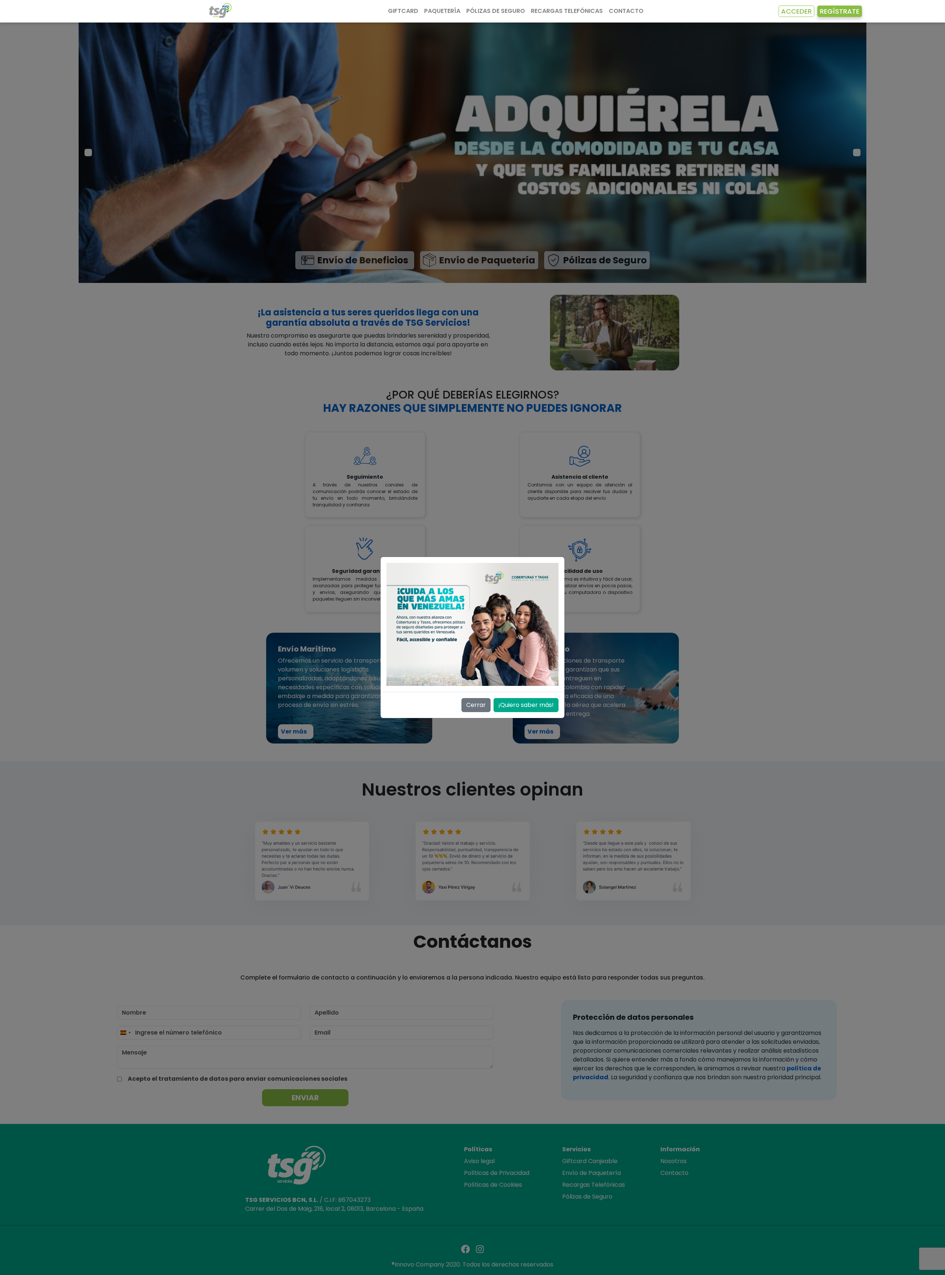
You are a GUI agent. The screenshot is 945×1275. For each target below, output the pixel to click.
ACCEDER (796, 11)
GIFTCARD (403, 11)
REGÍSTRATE (839, 11)
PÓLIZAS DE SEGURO (495, 11)
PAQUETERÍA (442, 11)
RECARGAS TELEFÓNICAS (567, 11)
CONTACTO (626, 11)
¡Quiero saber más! (526, 705)
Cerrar (476, 705)
